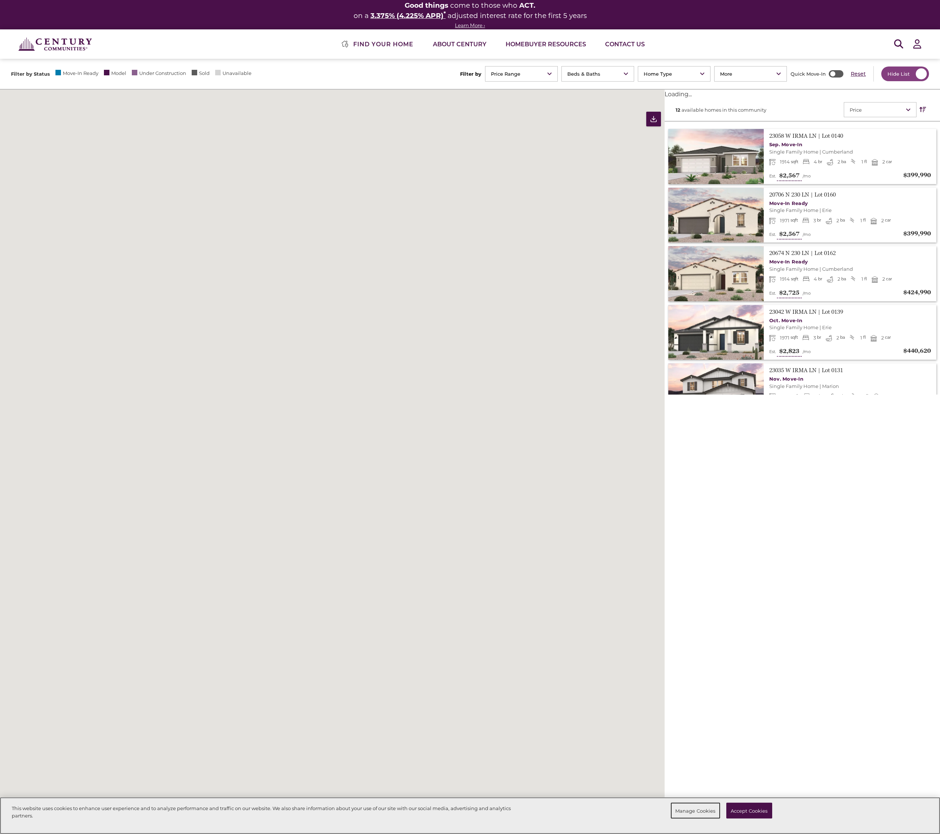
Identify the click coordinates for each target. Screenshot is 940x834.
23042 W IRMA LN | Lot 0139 (806, 312)
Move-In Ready (80, 73)
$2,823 (789, 351)
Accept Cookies (749, 810)
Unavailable (237, 73)
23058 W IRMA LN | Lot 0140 (806, 136)
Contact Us (625, 44)
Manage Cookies (695, 810)
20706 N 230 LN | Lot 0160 (802, 194)
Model (118, 73)
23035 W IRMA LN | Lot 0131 (806, 370)
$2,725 (789, 292)
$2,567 (789, 175)
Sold (204, 73)
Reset (858, 73)
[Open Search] (898, 44)
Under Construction (162, 73)
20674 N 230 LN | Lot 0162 (802, 253)
